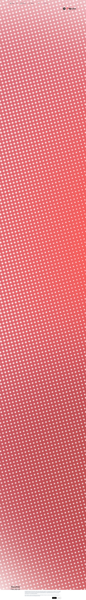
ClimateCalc (15, 590)
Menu (13, 3)
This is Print (15, 587)
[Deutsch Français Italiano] (46, 3)
